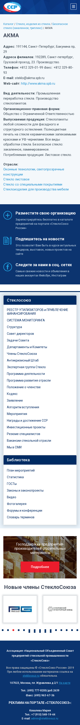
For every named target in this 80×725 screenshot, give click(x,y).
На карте (64, 682)
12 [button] (61, 630)
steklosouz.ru (31, 675)
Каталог (8, 24)
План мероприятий (21, 470)
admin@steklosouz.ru (44, 718)
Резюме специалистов (23, 434)
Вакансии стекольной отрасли (29, 440)
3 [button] (13, 630)
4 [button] (19, 630)
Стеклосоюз (19, 300)
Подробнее (40, 567)
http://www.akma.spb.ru (38, 84)
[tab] (40, 300)
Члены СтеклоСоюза (22, 353)
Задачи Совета (18, 340)
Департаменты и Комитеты (27, 347)
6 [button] (29, 630)
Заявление (15, 400)
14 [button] (72, 630)
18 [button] (40, 632)
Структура (14, 327)
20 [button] (51, 632)
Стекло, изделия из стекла (33, 24)
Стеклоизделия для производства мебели (36, 189)
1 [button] (3, 630)
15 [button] (77, 630)
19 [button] (45, 632)
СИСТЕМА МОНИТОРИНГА (26, 320)
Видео (11, 497)
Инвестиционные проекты (26, 427)
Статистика (15, 477)
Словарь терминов (20, 517)
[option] (40, 557)
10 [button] (51, 630)
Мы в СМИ (14, 447)
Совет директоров (20, 333)
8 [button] (40, 630)
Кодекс (12, 394)
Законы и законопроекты (25, 490)
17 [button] (35, 632)
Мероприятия (17, 414)
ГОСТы (12, 484)
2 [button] (8, 630)
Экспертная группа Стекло (26, 367)
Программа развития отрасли (29, 380)
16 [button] (29, 632)
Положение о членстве (24, 387)
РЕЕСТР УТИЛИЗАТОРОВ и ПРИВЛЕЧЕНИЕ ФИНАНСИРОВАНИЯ (37, 311)
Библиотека (18, 459)
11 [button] (56, 630)
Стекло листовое (16, 179)
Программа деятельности (26, 374)
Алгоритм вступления (23, 407)
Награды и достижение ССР (27, 420)
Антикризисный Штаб (23, 360)
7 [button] (35, 630)
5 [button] (24, 630)
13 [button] (67, 630)
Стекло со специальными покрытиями (32, 184)
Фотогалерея (16, 504)
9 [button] (45, 630)
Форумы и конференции (24, 510)
